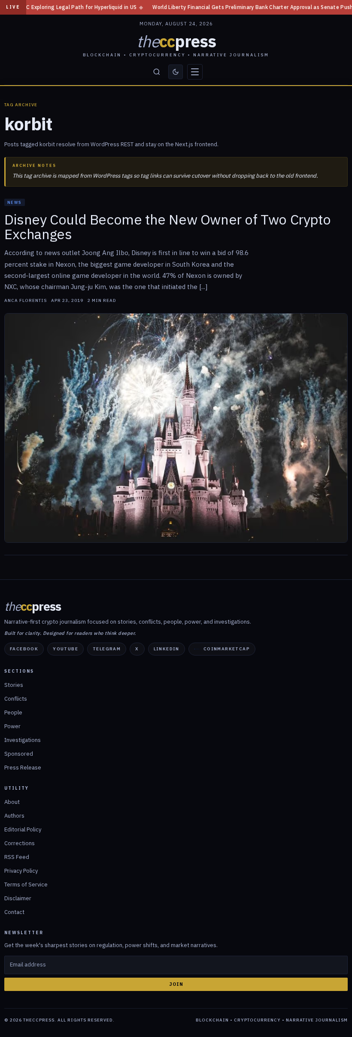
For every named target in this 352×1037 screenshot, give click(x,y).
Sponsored (18, 753)
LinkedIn (166, 649)
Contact (14, 912)
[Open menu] (195, 72)
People (13, 712)
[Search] (156, 72)
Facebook (24, 649)
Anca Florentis (25, 300)
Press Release (22, 767)
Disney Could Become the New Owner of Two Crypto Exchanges (167, 226)
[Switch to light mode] (175, 72)
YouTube (65, 649)
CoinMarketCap (226, 649)
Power (12, 726)
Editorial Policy (22, 829)
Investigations (22, 740)
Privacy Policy (21, 870)
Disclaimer (17, 898)
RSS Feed (16, 857)
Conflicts (15, 698)
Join (176, 984)
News (14, 202)
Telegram (107, 649)
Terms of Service (26, 884)
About (12, 802)
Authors (14, 815)
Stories (13, 685)
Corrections (19, 843)
